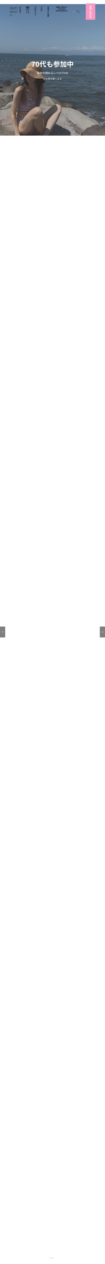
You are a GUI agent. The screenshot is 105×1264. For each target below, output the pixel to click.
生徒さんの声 (48, 11)
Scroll (52, 1256)
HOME (20, 10)
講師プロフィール (27, 10)
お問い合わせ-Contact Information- (62, 9)
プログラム (35, 11)
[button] (2, 632)
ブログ (41, 9)
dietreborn (14, 11)
